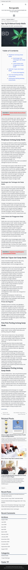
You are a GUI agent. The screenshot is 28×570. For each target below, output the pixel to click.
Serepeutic (14, 8)
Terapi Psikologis (5, 558)
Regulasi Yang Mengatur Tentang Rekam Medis (13, 252)
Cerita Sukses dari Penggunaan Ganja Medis (18, 65)
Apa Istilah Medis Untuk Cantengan (10, 509)
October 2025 (4, 544)
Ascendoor (10, 568)
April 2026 (3, 529)
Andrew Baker (19, 26)
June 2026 (3, 524)
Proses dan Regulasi (18, 72)
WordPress (21, 568)
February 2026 (4, 534)
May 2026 (3, 527)
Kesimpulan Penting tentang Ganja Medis (16, 79)
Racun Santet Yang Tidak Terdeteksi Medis (12, 458)
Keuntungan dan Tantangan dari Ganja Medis (19, 59)
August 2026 (4, 519)
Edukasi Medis (4, 409)
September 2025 (5, 546)
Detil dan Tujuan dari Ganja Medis (16, 69)
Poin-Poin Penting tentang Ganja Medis (16, 75)
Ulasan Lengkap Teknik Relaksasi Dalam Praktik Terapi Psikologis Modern (13, 435)
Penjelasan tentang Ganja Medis (16, 55)
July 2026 (3, 522)
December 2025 (5, 539)
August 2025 (4, 549)
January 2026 (4, 536)
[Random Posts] (2, 4)
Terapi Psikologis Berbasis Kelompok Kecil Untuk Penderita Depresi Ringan (13, 476)
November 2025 (5, 541)
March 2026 (4, 532)
